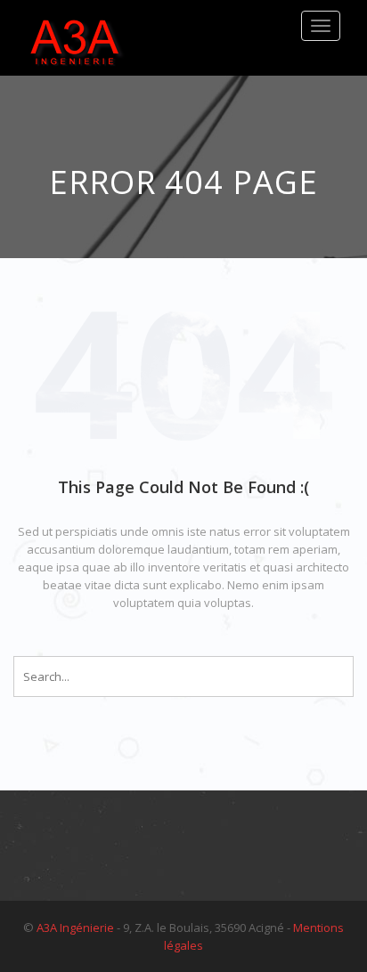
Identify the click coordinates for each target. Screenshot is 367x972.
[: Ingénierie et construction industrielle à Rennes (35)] (75, 38)
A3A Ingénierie (75, 927)
